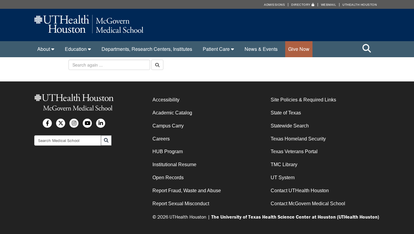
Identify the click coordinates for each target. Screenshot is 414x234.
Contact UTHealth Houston (300, 190)
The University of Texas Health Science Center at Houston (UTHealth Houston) (295, 217)
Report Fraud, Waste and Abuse (186, 190)
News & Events (261, 49)
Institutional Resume (174, 164)
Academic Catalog (172, 112)
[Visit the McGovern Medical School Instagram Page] (73, 123)
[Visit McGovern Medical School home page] (88, 31)
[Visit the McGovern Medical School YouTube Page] (87, 123)
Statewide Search (290, 125)
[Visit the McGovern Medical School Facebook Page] (47, 123)
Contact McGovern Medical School (308, 203)
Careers (161, 138)
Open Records (168, 177)
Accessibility (165, 99)
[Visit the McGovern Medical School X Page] (60, 123)
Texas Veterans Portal (294, 151)
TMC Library (284, 164)
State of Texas (286, 112)
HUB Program (167, 151)
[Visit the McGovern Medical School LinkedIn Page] (100, 123)
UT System (283, 177)
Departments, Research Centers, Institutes (147, 49)
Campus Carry (168, 125)
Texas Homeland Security (298, 138)
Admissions (274, 4)
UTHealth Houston (359, 4)
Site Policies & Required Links (303, 99)
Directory (301, 4)
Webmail (328, 4)
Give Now (298, 49)
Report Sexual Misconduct (180, 203)
